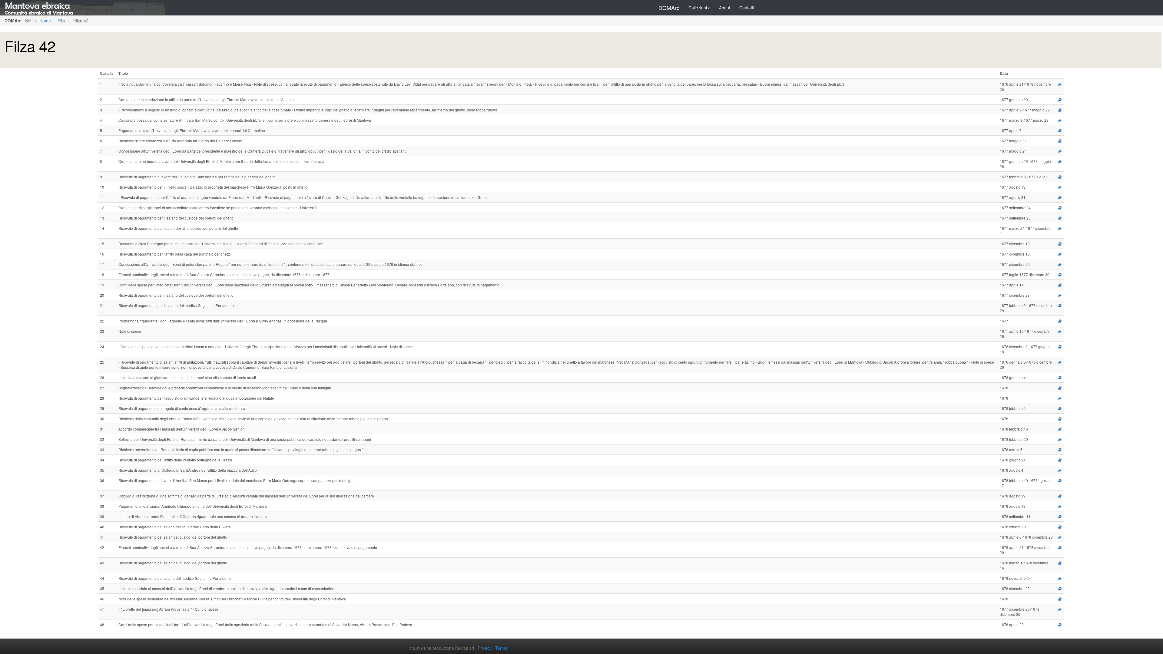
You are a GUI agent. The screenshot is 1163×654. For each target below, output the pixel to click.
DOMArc (668, 8)
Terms (501, 648)
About (724, 8)
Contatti (746, 8)
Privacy (485, 648)
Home (44, 21)
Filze (61, 21)
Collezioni (697, 8)
